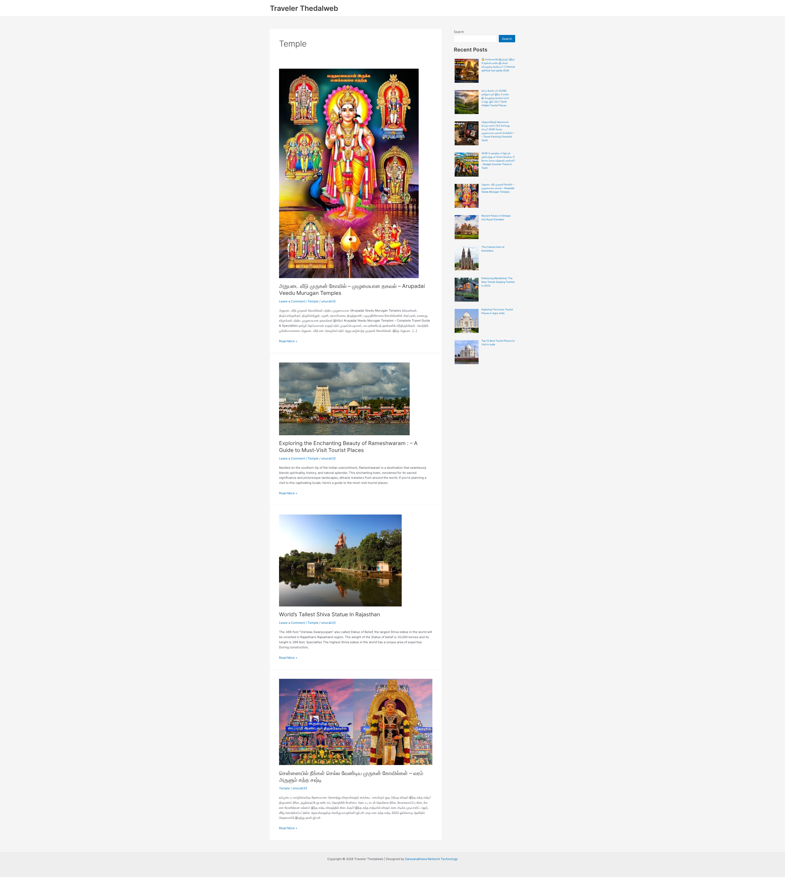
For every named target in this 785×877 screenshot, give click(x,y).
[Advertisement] (484, 432)
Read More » (288, 341)
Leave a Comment (292, 301)
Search (459, 32)
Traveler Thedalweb (304, 8)
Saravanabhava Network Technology (431, 859)
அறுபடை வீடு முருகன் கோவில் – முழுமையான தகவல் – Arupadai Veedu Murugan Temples (497, 188)
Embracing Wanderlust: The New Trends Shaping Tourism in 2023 (498, 282)
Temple (313, 301)
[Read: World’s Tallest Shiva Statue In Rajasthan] (340, 560)
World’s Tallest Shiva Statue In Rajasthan (329, 614)
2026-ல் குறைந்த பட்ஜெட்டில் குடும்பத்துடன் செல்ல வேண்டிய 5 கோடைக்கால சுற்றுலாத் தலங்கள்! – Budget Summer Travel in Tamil (498, 160)
